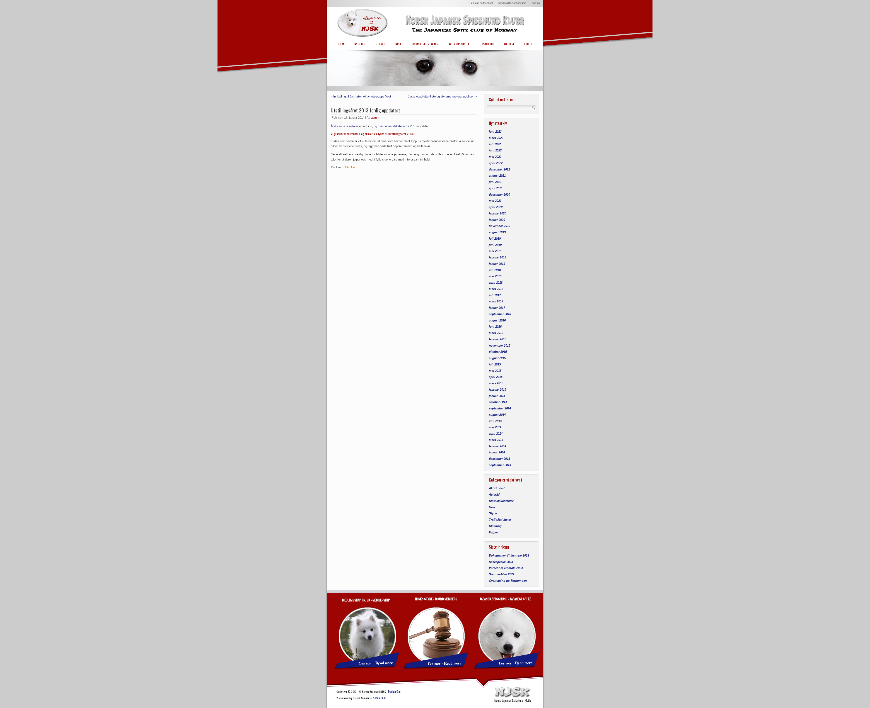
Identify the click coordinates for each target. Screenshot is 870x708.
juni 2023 (495, 131)
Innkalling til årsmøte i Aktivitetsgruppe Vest (362, 96)
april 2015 (496, 377)
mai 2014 (495, 427)
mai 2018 (495, 276)
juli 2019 (495, 238)
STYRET (380, 43)
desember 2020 (499, 194)
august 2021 (497, 175)
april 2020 (496, 207)
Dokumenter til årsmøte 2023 (509, 555)
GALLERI (509, 43)
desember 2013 (499, 458)
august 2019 (497, 232)
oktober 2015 (498, 351)
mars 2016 (496, 333)
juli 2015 (495, 364)
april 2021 (496, 188)
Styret (493, 513)
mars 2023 (496, 138)
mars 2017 (496, 301)
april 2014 (496, 433)
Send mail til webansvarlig (512, 3)
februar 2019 (497, 257)
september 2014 (500, 408)
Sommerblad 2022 (501, 574)
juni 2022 (495, 150)
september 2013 (500, 465)
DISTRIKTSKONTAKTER (424, 43)
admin (375, 117)
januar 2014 (497, 452)
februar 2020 (497, 213)
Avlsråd (494, 494)
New (492, 507)
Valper (493, 532)
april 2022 (496, 163)
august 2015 (497, 358)
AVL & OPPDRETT (459, 43)
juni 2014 (495, 421)
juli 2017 (495, 295)
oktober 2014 (498, 402)
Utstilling (350, 167)
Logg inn (535, 3)
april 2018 (496, 282)
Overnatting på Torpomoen (508, 580)
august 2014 (497, 414)
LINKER (528, 43)
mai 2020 (495, 200)
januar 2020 (497, 219)
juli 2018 (495, 270)
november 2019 (499, 226)
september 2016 (500, 314)
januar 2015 (497, 396)
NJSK (398, 43)
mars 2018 (496, 289)
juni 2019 (495, 245)
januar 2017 (497, 307)
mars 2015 (496, 383)
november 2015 (499, 345)
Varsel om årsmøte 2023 (506, 568)
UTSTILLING (487, 43)
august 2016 (497, 320)
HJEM (341, 43)
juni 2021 (495, 182)
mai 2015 (495, 370)
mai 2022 (495, 156)
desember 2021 (499, 169)
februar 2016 (497, 339)
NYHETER (359, 43)
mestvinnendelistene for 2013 (397, 126)
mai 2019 (495, 251)
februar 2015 (497, 389)
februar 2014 (497, 446)
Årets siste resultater (344, 126)
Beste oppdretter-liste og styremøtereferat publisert (441, 96)
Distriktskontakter (501, 501)
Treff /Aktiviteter (500, 519)
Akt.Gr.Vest (497, 488)
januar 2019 (497, 263)
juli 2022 (495, 144)
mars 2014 (496, 440)
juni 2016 (495, 326)
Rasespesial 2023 (501, 562)
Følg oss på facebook (481, 3)
